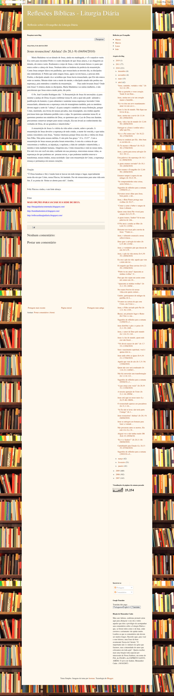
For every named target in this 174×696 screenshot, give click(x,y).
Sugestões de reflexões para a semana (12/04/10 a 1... (132, 320)
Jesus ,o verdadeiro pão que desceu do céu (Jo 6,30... (132, 248)
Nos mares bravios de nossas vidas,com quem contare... (129, 290)
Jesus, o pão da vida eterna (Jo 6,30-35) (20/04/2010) (131, 254)
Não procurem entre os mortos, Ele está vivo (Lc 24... (131, 428)
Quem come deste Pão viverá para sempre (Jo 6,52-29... (131, 212)
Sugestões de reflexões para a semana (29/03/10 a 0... (132, 452)
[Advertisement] (130, 537)
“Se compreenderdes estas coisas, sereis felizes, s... (130, 182)
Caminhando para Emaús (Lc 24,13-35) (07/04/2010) (132, 446)
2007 (118, 478)
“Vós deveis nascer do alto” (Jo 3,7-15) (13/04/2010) (131, 344)
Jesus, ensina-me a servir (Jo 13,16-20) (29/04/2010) (131, 116)
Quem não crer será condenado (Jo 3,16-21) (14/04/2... (131, 368)
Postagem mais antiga (95, 307)
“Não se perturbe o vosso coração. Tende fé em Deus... (131, 92)
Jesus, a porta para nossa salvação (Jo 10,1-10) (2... (132, 152)
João (117, 49)
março (120, 458)
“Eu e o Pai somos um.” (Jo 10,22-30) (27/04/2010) (131, 134)
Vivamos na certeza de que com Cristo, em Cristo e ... (130, 302)
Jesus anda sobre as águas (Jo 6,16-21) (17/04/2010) (131, 356)
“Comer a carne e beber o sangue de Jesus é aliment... (131, 206)
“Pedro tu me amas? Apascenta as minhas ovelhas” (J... (130, 272)
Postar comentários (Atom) (44, 312)
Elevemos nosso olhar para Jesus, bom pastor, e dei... (130, 194)
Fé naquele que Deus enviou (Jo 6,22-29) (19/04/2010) (132, 266)
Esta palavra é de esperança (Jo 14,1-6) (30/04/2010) (132, 158)
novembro (122, 75)
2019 (118, 60)
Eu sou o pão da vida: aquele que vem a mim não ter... (132, 260)
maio (120, 78)
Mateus (118, 39)
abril (120, 82)
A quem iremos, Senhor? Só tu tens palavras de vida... (131, 218)
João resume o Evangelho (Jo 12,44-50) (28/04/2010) (132, 170)
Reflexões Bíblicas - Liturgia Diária (73, 12)
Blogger (110, 678)
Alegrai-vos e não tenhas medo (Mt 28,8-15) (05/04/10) (131, 434)
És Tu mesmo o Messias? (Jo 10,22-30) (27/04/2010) (131, 146)
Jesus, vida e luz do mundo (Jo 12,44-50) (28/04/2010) (132, 122)
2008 (118, 474)
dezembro (122, 71)
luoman (92, 678)
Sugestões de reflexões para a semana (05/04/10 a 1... (132, 380)
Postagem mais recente (36, 307)
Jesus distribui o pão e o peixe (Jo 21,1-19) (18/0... (130, 326)
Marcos (118, 43)
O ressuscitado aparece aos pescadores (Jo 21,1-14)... (132, 404)
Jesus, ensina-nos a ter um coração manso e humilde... (131, 98)
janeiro (121, 466)
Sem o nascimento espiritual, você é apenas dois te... (131, 350)
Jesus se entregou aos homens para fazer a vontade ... (131, 422)
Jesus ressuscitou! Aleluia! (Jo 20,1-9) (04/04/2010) (132, 416)
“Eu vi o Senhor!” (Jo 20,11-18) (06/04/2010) (130, 440)
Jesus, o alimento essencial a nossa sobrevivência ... (131, 236)
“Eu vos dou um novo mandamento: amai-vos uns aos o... (131, 104)
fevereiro (122, 462)
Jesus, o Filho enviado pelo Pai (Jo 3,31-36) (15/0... (131, 308)
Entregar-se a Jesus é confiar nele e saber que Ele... (131, 128)
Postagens (120, 587)
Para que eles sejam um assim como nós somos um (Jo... (131, 278)
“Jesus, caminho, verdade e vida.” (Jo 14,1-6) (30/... (132, 86)
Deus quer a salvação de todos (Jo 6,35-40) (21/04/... (130, 242)
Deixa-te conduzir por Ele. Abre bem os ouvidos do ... (132, 140)
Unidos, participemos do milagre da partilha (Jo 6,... (131, 296)
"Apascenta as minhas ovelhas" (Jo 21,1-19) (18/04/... (131, 284)
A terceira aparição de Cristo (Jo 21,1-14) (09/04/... (130, 392)
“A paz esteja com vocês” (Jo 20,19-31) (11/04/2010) (131, 386)
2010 (118, 68)
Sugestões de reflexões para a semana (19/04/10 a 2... (132, 188)
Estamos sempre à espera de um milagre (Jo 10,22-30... (130, 176)
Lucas (117, 46)
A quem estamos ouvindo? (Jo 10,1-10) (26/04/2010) (131, 164)
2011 (118, 64)
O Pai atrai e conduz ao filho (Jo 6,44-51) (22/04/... (130, 224)
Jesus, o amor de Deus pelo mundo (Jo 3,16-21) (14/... (131, 332)
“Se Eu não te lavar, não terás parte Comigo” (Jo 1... (131, 410)
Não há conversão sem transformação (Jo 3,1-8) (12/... (132, 374)
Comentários (121, 592)
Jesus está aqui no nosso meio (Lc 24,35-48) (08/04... (130, 398)
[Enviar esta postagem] (33, 227)
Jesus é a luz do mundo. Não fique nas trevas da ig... (132, 110)
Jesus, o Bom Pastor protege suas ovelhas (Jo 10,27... (130, 200)
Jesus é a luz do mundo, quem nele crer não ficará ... (131, 338)
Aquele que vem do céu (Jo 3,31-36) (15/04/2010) (132, 362)
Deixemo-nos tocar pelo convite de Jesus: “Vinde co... (131, 230)
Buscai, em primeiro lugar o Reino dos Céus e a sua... (131, 314)
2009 (118, 470)
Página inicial (66, 307)
